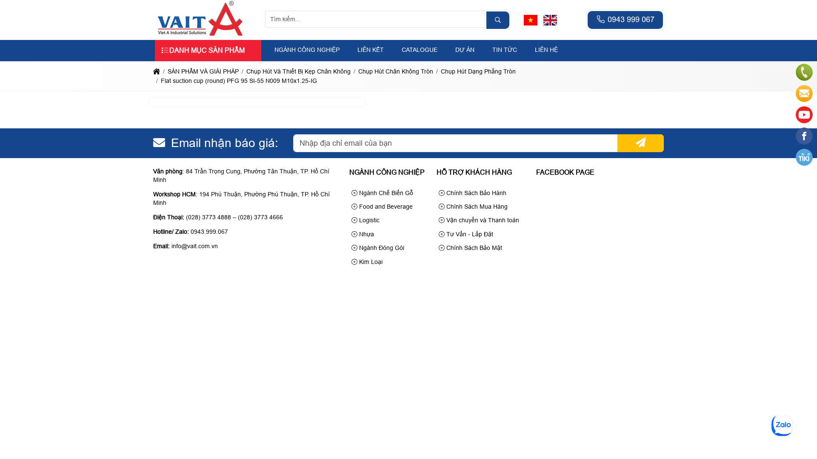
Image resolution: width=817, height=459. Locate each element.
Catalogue (419, 49)
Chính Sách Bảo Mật (473, 247)
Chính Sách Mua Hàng (476, 206)
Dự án (464, 49)
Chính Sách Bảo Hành (475, 193)
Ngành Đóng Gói (380, 247)
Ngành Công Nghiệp (307, 49)
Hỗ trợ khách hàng (474, 172)
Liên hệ (546, 49)
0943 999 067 (630, 19)
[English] (550, 20)
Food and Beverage (385, 206)
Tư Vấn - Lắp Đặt (469, 234)
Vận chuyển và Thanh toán (482, 220)
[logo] (200, 35)
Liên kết (370, 49)
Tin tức (504, 49)
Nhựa (365, 234)
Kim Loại (370, 261)
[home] (156, 71)
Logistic (368, 220)
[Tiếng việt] (530, 20)
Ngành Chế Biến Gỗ (385, 193)
